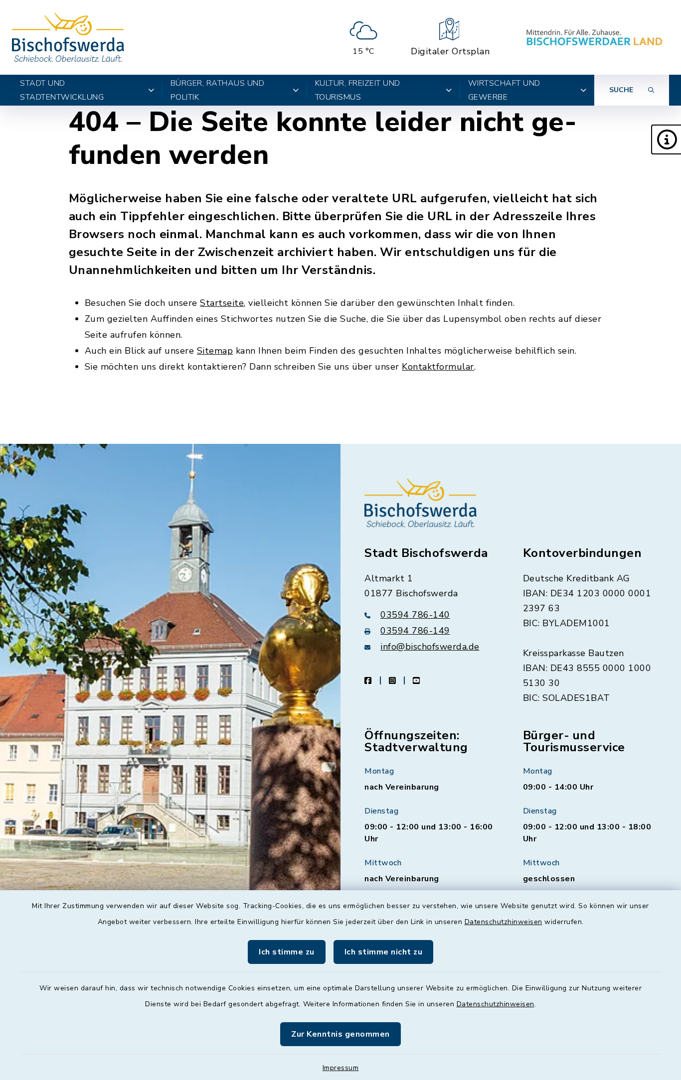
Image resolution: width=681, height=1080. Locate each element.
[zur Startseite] (68, 37)
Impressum (341, 1068)
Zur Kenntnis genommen (340, 1034)
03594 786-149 (415, 631)
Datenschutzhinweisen (503, 922)
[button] (666, 139)
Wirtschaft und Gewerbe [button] (504, 90)
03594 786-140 (415, 615)
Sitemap (215, 351)
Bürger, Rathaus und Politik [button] (217, 90)
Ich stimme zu (287, 951)
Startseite (222, 303)
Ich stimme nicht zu (383, 951)
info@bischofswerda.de (430, 647)
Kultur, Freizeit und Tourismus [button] (357, 90)
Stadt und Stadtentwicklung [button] (62, 90)
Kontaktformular (438, 367)
